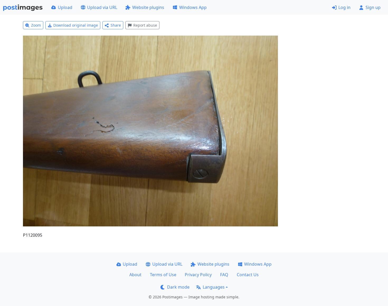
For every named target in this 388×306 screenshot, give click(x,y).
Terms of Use (163, 275)
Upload (65, 7)
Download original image (75, 25)
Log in (344, 7)
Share (116, 25)
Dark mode (178, 287)
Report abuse (145, 25)
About (135, 275)
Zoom (36, 25)
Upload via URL (102, 7)
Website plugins (148, 7)
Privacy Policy (198, 275)
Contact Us (248, 275)
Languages (214, 287)
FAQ (224, 275)
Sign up (373, 7)
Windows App (193, 7)
